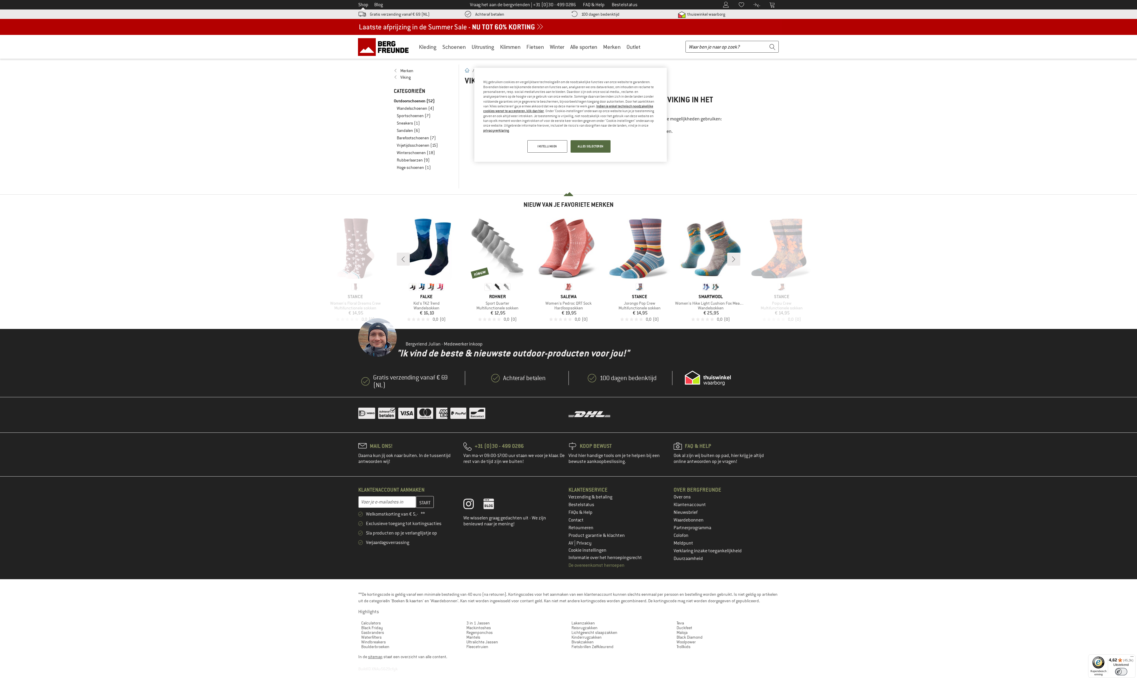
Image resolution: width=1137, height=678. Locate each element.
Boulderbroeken (375, 646)
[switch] (1121, 671)
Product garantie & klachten (596, 535)
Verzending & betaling (590, 497)
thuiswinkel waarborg (705, 14)
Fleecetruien (477, 646)
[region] (570, 115)
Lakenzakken (583, 623)
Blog (378, 5)
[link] (423, 70)
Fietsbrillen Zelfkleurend (592, 646)
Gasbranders (372, 632)
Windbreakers (373, 642)
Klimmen (510, 46)
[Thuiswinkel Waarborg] (708, 378)
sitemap (375, 656)
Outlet (633, 46)
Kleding (427, 46)
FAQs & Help (580, 512)
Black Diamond (690, 637)
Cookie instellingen (587, 550)
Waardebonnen (689, 520)
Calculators (371, 623)
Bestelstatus (581, 505)
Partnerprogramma (692, 528)
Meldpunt (683, 543)
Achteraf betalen (489, 14)
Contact (576, 520)
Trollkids (683, 646)
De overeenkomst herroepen (596, 565)
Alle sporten (583, 46)
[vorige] (403, 259)
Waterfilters (371, 637)
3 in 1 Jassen (478, 623)
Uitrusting (483, 46)
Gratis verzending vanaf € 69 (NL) (400, 14)
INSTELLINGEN (547, 146)
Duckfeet (684, 627)
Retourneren (580, 528)
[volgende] (733, 259)
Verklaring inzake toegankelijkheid (708, 551)
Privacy (584, 543)
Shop (363, 5)
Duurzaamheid (688, 558)
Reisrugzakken (584, 627)
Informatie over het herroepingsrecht (605, 558)
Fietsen (535, 46)
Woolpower (686, 642)
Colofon (681, 535)
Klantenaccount (690, 505)
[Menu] (1132, 657)
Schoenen (454, 46)
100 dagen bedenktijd (600, 14)
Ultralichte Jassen (482, 642)
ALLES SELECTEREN (590, 146)
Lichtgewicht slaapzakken (594, 632)
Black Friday (372, 627)
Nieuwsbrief (686, 512)
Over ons (682, 497)
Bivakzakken (582, 642)
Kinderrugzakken (586, 637)
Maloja (682, 632)
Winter (557, 46)
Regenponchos (479, 632)
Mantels (473, 637)
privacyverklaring (496, 130)
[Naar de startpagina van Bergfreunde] (385, 47)
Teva (680, 623)
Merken (612, 46)
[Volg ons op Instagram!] (473, 505)
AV (571, 543)
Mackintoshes (478, 627)
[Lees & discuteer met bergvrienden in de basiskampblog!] (493, 505)
